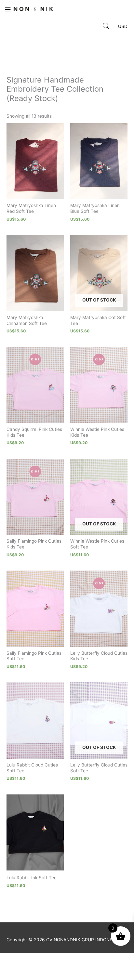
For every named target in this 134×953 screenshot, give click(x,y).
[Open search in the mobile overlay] (106, 25)
